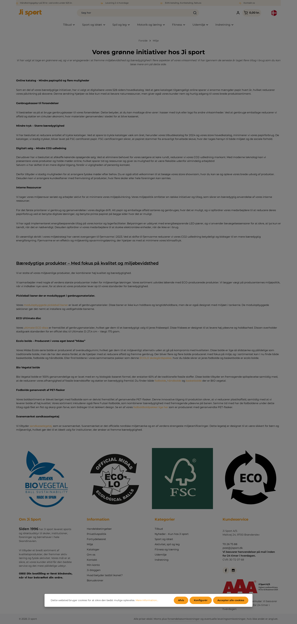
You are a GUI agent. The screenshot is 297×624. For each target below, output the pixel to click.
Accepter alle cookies (230, 600)
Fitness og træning (167, 549)
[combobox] (134, 13)
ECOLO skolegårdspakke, (156, 358)
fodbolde (160, 380)
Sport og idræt (164, 539)
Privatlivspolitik (96, 534)
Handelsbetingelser (99, 528)
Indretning (161, 559)
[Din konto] (238, 13)
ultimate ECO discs (36, 327)
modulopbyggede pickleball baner (46, 305)
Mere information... (147, 600)
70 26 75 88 (230, 544)
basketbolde (194, 380)
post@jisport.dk (233, 548)
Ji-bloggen (94, 570)
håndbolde (174, 380)
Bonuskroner (95, 580)
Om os (91, 554)
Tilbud (159, 528)
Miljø (90, 544)
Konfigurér (200, 600)
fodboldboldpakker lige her (150, 407)
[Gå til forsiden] (30, 12)
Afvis (181, 600)
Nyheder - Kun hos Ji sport (172, 534)
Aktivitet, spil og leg (167, 544)
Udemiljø (160, 554)
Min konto (93, 565)
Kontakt (92, 559)
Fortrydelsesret (96, 539)
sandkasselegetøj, (41, 426)
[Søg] (195, 13)
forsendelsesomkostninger (184, 618)
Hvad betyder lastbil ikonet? (105, 575)
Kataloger (93, 549)
